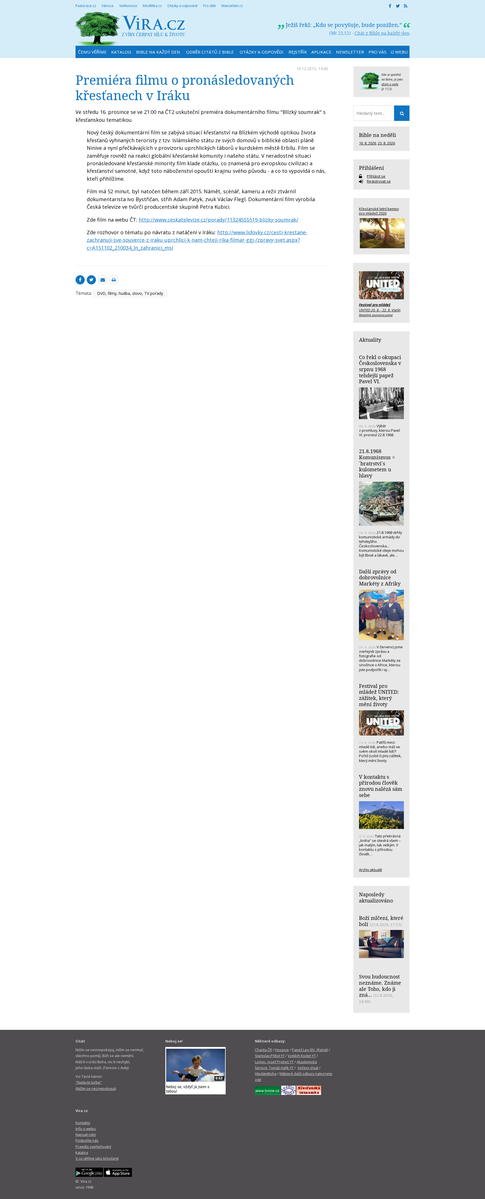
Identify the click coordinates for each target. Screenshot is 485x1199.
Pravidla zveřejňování (93, 1146)
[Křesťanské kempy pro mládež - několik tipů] (381, 233)
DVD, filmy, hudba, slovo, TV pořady (130, 293)
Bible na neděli (377, 135)
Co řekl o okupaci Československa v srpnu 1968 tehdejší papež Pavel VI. (380, 369)
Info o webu (86, 1128)
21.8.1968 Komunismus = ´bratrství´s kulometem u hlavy (377, 463)
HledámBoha (265, 1073)
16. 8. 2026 (367, 143)
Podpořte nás (87, 1140)
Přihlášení (371, 167)
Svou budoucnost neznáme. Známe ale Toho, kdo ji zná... (380, 985)
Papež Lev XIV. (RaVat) (310, 1049)
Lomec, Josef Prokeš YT (274, 1061)
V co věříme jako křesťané (97, 1158)
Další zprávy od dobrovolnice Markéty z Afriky (380, 577)
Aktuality (370, 339)
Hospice (282, 1049)
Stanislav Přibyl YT (270, 1055)
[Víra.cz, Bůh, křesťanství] (131, 29)
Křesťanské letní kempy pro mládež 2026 (379, 211)
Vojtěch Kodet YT (302, 1055)
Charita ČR (263, 1049)
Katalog (82, 1152)
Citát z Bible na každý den (381, 33)
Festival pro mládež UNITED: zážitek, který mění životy (379, 695)
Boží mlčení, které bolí (381, 921)
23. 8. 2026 (386, 143)
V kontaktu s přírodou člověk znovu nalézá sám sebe (380, 785)
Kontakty (83, 1122)
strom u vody (389, 84)
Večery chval (308, 1067)
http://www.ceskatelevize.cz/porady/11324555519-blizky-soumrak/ (218, 219)
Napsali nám (86, 1134)
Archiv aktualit (370, 869)
